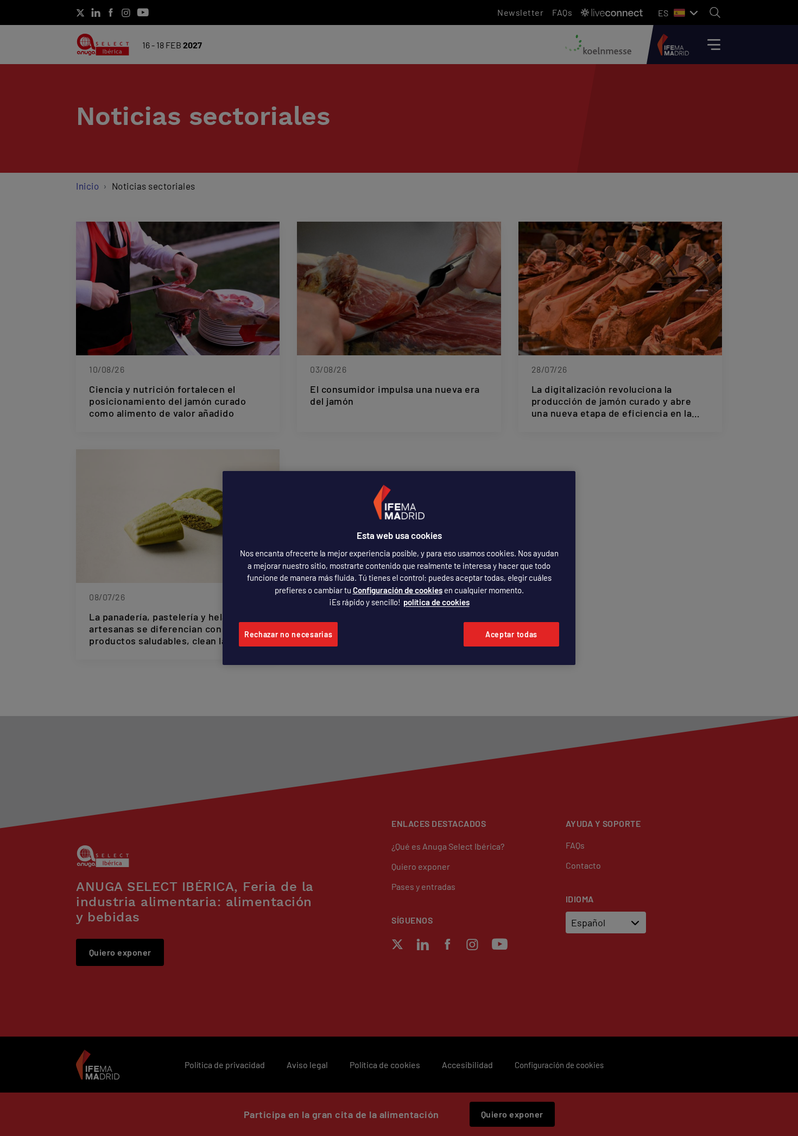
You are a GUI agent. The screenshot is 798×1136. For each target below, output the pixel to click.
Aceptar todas (511, 634)
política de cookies (436, 602)
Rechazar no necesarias (288, 634)
